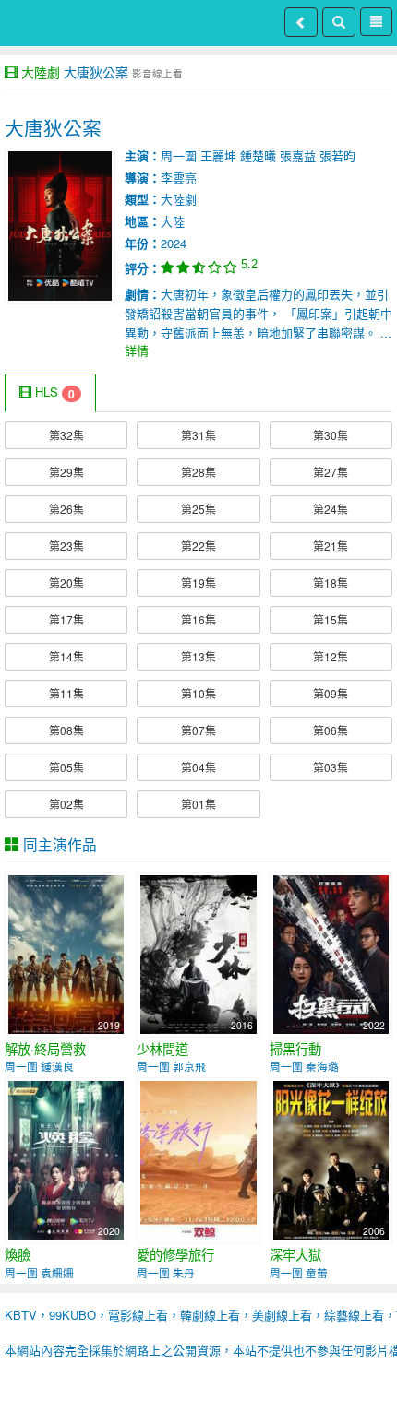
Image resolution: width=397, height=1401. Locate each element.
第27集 (330, 472)
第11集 (66, 693)
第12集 (330, 656)
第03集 (330, 767)
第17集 (66, 619)
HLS (53, 392)
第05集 (66, 767)
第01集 (198, 804)
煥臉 (17, 1254)
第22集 (198, 545)
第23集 (66, 545)
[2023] (198, 1159)
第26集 (66, 508)
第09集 (330, 693)
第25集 (198, 508)
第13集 (198, 656)
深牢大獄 (295, 1254)
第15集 (330, 619)
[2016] (198, 952)
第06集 (330, 730)
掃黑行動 (295, 1048)
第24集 (330, 508)
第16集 (198, 619)
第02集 (66, 804)
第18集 (330, 582)
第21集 (330, 545)
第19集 (198, 582)
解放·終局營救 (45, 1048)
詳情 (137, 350)
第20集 (66, 582)
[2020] (66, 1159)
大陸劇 (40, 72)
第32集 (66, 435)
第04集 (198, 767)
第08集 (66, 730)
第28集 (198, 472)
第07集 (198, 730)
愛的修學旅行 (175, 1254)
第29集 (66, 472)
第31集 (198, 435)
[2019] (66, 952)
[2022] (331, 952)
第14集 (66, 656)
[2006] (331, 1159)
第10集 (198, 693)
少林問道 (162, 1048)
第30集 (330, 435)
